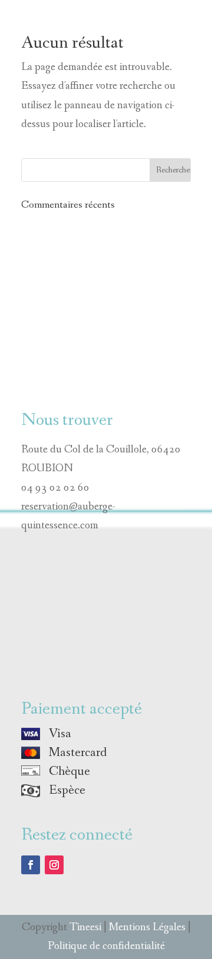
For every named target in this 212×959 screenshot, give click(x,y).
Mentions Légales (147, 927)
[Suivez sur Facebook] (30, 864)
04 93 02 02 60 (55, 488)
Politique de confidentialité (106, 946)
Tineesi (85, 927)
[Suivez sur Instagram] (54, 864)
